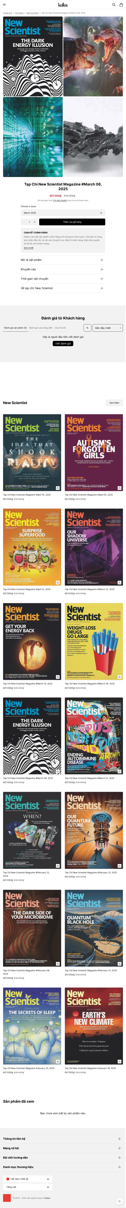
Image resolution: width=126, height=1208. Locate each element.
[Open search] (7, 333)
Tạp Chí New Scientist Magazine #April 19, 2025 (27, 498)
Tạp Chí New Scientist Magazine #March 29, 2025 (89, 684)
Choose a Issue (27, 203)
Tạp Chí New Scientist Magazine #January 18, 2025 (86, 1064)
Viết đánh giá (62, 348)
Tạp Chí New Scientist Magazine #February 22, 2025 (26, 872)
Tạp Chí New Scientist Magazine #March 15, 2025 (27, 684)
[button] (4, 4)
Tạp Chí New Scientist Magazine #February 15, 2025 (87, 872)
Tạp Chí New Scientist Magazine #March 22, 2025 (88, 591)
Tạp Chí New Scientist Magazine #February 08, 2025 (26, 968)
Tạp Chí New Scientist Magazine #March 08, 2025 (28, 777)
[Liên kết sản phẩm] (31, 461)
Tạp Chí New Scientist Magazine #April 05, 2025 (88, 498)
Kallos (47, 1198)
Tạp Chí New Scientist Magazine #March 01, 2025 (88, 777)
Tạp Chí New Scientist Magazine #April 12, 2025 (26, 591)
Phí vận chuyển (58, 197)
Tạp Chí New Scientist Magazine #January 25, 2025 (26, 1064)
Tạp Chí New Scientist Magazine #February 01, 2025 (87, 968)
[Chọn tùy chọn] (56, 491)
